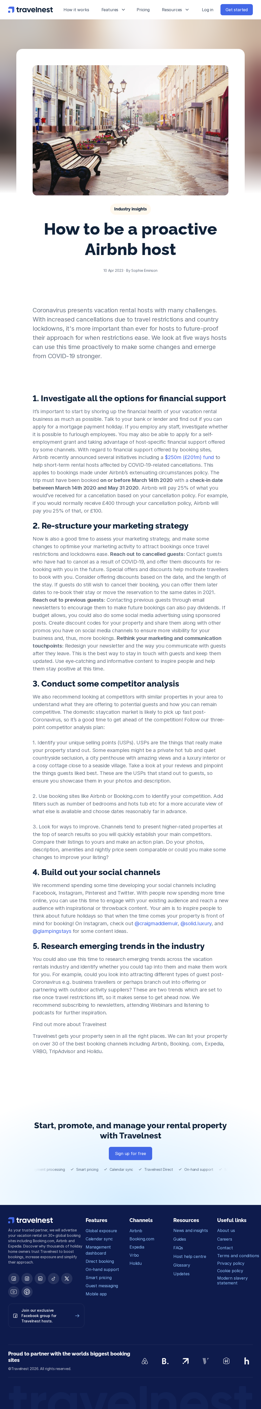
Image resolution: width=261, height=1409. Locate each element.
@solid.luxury (196, 923)
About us (226, 1230)
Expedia (136, 1247)
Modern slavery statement (233, 1280)
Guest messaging (102, 1285)
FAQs (178, 1247)
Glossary (181, 1265)
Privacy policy (230, 1263)
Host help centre (189, 1256)
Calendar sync (99, 1238)
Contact (225, 1247)
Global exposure (101, 1230)
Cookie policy (230, 1270)
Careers (224, 1239)
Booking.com (141, 1238)
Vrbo (134, 1255)
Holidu (135, 1263)
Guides (179, 1239)
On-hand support (102, 1269)
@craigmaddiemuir (156, 923)
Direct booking (100, 1261)
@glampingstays (52, 931)
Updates (181, 1273)
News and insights (190, 1230)
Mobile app (96, 1293)
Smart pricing (99, 1277)
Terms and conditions (238, 1255)
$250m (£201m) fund (189, 457)
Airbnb (135, 1230)
